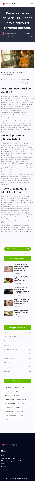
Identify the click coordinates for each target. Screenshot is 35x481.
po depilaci (12, 72)
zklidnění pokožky (6, 75)
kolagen (16, 395)
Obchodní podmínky (8, 458)
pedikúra (7, 419)
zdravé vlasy (20, 411)
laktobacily (26, 387)
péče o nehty (21, 403)
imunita (15, 419)
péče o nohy (8, 407)
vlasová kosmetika (10, 415)
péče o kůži (5, 72)
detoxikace (8, 395)
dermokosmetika (10, 403)
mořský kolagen (9, 399)
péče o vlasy (15, 391)
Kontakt (3, 466)
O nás (3, 455)
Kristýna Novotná (6, 79)
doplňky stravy (9, 411)
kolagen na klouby (22, 399)
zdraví (7, 391)
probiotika (17, 387)
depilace (17, 407)
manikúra (24, 391)
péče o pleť (8, 387)
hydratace (20, 72)
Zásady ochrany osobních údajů (12, 461)
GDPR (3, 464)
